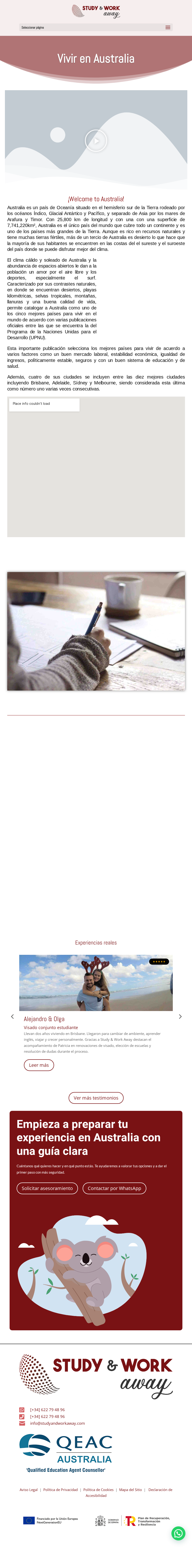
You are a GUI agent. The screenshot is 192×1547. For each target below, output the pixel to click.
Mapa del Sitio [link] (129, 1489)
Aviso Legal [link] (29, 1489)
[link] (96, 11)
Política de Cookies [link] (98, 1489)
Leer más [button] (39, 1065)
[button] (96, 27)
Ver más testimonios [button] (96, 1098)
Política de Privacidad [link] (60, 1489)
